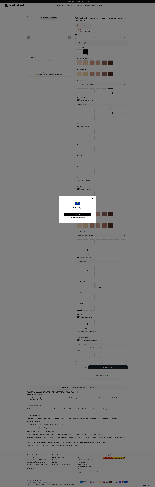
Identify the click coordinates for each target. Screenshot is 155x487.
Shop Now (77, 214)
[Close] (93, 199)
